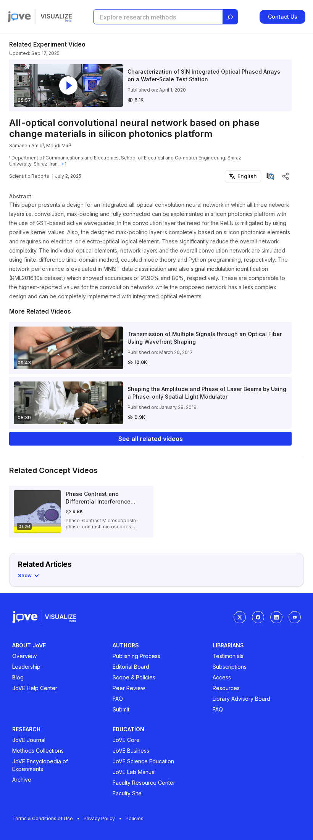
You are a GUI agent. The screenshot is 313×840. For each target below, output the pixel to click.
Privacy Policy (99, 818)
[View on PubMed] (270, 176)
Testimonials (228, 656)
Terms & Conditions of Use (42, 818)
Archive (21, 779)
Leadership (26, 666)
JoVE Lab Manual (134, 772)
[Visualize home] (56, 16)
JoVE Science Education (143, 761)
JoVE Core (126, 740)
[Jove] (19, 16)
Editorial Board (131, 666)
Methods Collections (38, 750)
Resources (226, 688)
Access (222, 677)
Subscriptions (230, 666)
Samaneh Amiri (25, 145)
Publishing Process (136, 656)
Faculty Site (127, 793)
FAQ (118, 698)
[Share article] (285, 176)
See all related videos (150, 439)
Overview (24, 656)
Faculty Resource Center (144, 782)
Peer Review (129, 688)
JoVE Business (131, 750)
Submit (121, 709)
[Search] (230, 17)
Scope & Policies (134, 677)
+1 (63, 164)
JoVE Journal (28, 740)
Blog (18, 677)
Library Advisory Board (241, 698)
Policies (135, 818)
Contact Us (282, 16)
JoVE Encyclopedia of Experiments (40, 765)
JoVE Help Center (34, 688)
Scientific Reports (29, 176)
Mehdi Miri (57, 145)
